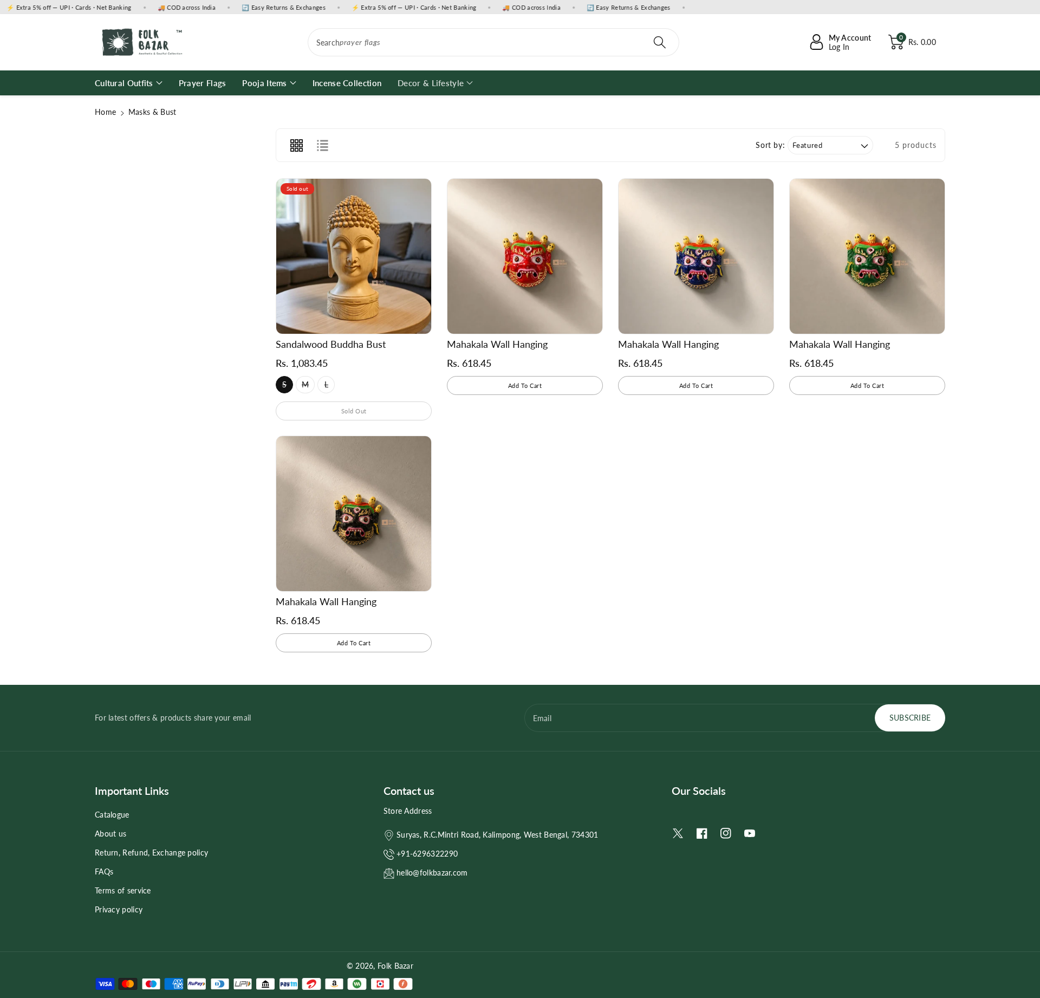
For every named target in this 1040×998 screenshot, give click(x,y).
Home (105, 111)
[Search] (660, 42)
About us (110, 833)
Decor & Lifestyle (431, 83)
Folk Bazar (395, 965)
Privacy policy (118, 909)
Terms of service (123, 890)
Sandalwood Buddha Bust (331, 344)
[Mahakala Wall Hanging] (524, 256)
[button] (912, 42)
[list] (322, 145)
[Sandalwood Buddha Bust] (353, 256)
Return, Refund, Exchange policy (151, 852)
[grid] (296, 145)
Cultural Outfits (124, 83)
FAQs (104, 871)
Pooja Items (264, 83)
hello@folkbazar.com (432, 872)
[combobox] (493, 42)
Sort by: (770, 145)
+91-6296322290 (427, 853)
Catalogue (112, 814)
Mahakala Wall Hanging (497, 344)
